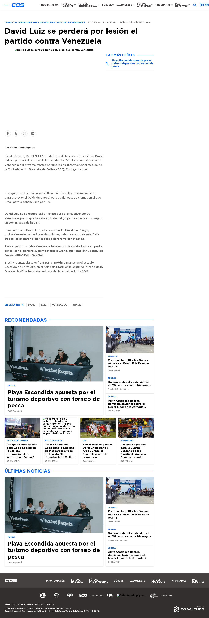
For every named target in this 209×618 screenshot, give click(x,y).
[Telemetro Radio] (153, 598)
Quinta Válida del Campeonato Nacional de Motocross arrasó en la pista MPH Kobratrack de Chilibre (60, 450)
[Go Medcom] (96, 598)
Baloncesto (124, 5)
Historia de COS (44, 605)
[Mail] (32, 133)
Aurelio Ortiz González (118, 389)
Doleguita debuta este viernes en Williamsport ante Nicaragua (129, 383)
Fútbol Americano (144, 5)
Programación (49, 5)
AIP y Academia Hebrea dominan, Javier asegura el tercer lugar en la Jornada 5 (127, 403)
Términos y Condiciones (19, 605)
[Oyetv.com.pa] (70, 598)
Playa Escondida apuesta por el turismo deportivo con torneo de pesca (132, 63)
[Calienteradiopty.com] (131, 595)
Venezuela (59, 305)
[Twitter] (16, 133)
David (31, 305)
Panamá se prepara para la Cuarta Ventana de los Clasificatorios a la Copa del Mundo (134, 450)
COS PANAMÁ (15, 411)
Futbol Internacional (102, 22)
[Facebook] (7, 133)
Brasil (76, 305)
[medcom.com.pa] (166, 598)
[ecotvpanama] (83, 598)
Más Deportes (181, 5)
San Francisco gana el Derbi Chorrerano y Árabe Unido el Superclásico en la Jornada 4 (98, 450)
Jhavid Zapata (89, 461)
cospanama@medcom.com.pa (57, 608)
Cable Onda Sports (22, 147)
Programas (163, 5)
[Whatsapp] (24, 133)
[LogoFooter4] (110, 598)
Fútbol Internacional (87, 5)
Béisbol (107, 5)
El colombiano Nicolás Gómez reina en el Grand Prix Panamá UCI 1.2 (128, 363)
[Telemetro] (43, 598)
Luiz (44, 305)
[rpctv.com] (56, 598)
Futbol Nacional (68, 5)
